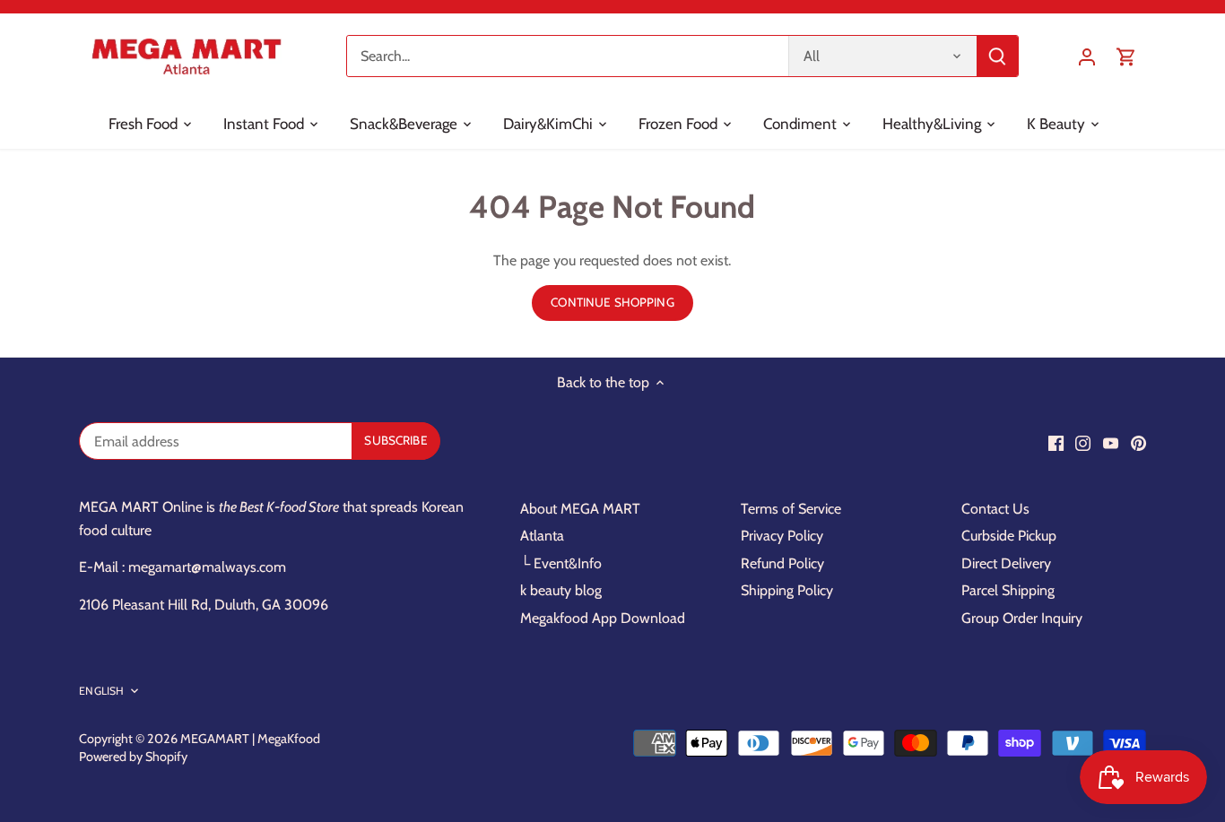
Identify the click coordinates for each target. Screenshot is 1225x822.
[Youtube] (1110, 443)
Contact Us (995, 508)
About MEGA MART (580, 508)
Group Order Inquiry (1021, 618)
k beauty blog (561, 590)
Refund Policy (782, 563)
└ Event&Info (561, 563)
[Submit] (998, 56)
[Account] (1087, 56)
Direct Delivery (1006, 563)
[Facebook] (1056, 443)
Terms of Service (791, 508)
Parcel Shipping (1008, 590)
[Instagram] (1082, 443)
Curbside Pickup (1008, 535)
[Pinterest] (1138, 443)
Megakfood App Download (602, 618)
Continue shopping (612, 302)
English (101, 690)
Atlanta (542, 535)
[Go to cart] (1126, 56)
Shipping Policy (787, 590)
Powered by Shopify (133, 756)
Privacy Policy (782, 535)
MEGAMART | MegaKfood (250, 739)
